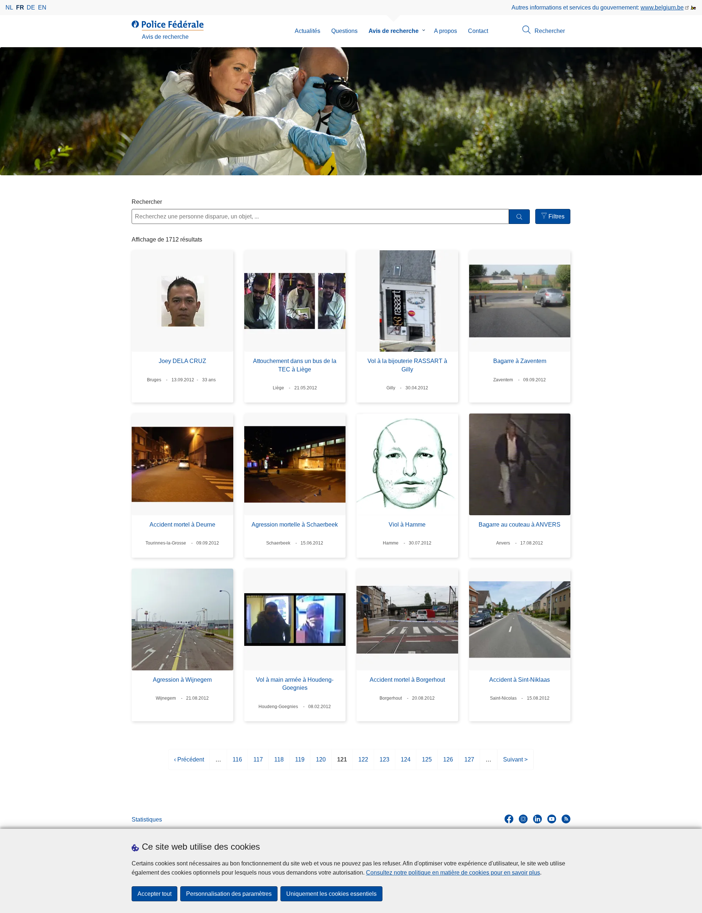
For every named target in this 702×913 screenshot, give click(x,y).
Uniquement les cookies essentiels (331, 894)
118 (279, 763)
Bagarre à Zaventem (519, 361)
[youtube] (551, 819)
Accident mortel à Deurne (182, 524)
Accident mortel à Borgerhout (407, 680)
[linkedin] (537, 819)
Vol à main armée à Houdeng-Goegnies (294, 684)
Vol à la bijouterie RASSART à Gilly (407, 365)
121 (342, 763)
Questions (344, 31)
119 (300, 763)
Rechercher (147, 202)
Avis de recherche (394, 31)
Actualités (307, 31)
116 (237, 763)
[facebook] (509, 819)
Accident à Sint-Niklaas (519, 680)
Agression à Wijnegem (182, 680)
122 (363, 763)
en (42, 7)
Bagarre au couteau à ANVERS (520, 524)
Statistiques (147, 819)
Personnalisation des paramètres (229, 894)
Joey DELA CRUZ (182, 361)
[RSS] (566, 819)
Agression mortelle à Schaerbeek (295, 524)
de (31, 7)
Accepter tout (154, 894)
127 (469, 763)
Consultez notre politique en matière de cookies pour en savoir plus (453, 872)
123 (384, 763)
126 (448, 763)
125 (427, 763)
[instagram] (523, 819)
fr (20, 7)
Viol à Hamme (407, 524)
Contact (478, 31)
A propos (445, 31)
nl (9, 7)
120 (321, 763)
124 (406, 763)
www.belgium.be (662, 7)
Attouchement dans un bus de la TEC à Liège (294, 365)
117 (258, 763)
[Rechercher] (519, 216)
